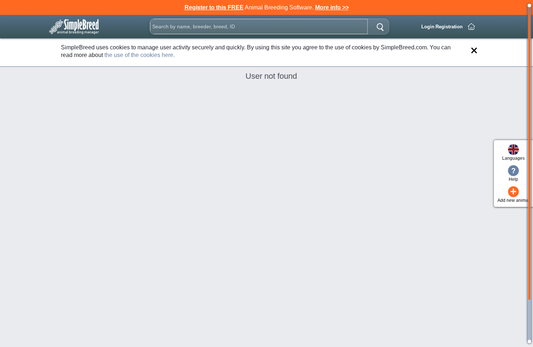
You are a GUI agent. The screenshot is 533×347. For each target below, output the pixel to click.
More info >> (332, 7)
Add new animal (513, 194)
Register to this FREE (214, 7)
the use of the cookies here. (139, 55)
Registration (449, 26)
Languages (513, 158)
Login (427, 26)
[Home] (471, 26)
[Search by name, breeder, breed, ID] (380, 26)
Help (513, 174)
